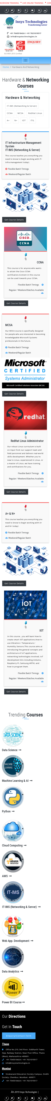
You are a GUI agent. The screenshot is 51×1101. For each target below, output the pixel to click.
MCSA (20, 113)
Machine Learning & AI (15, 780)
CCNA (10, 113)
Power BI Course (11, 1002)
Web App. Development (16, 941)
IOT (24, 120)
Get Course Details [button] (14, 219)
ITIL (32, 120)
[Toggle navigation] (25, 60)
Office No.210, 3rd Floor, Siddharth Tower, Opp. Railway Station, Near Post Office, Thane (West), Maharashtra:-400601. (23, 1052)
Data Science (10, 750)
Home (6, 67)
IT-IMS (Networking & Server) (22, 106)
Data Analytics (11, 971)
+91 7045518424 (17, 33)
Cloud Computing (12, 845)
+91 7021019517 (34, 33)
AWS (5, 876)
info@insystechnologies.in (23, 36)
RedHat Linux (35, 113)
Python (6, 811)
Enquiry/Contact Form (18, 1036)
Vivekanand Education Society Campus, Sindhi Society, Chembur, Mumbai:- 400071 (25, 1076)
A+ (8, 120)
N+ (15, 120)
